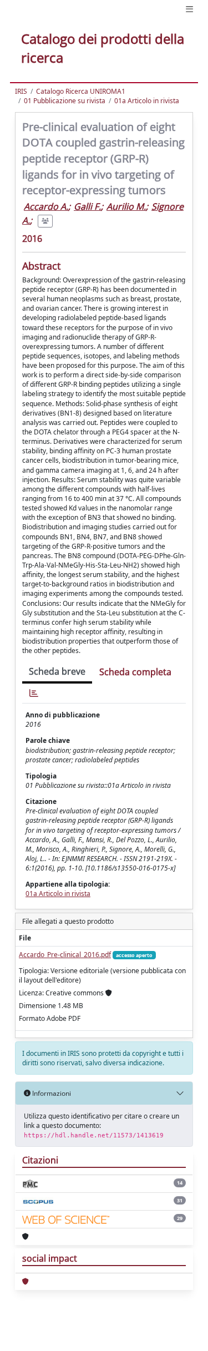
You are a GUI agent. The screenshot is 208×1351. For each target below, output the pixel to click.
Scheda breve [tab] (57, 671)
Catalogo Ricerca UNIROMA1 (80, 91)
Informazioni (51, 1093)
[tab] (33, 693)
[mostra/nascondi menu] (189, 9)
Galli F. (87, 206)
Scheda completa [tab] (135, 672)
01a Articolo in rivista (146, 100)
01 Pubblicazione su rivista (64, 100)
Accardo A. (46, 206)
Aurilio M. (126, 206)
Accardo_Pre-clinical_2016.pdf (65, 954)
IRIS (21, 91)
